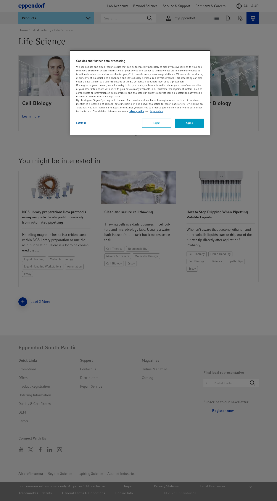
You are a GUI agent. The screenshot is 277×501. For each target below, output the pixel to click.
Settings (81, 122)
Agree (189, 122)
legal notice (156, 111)
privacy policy (136, 111)
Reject (156, 122)
